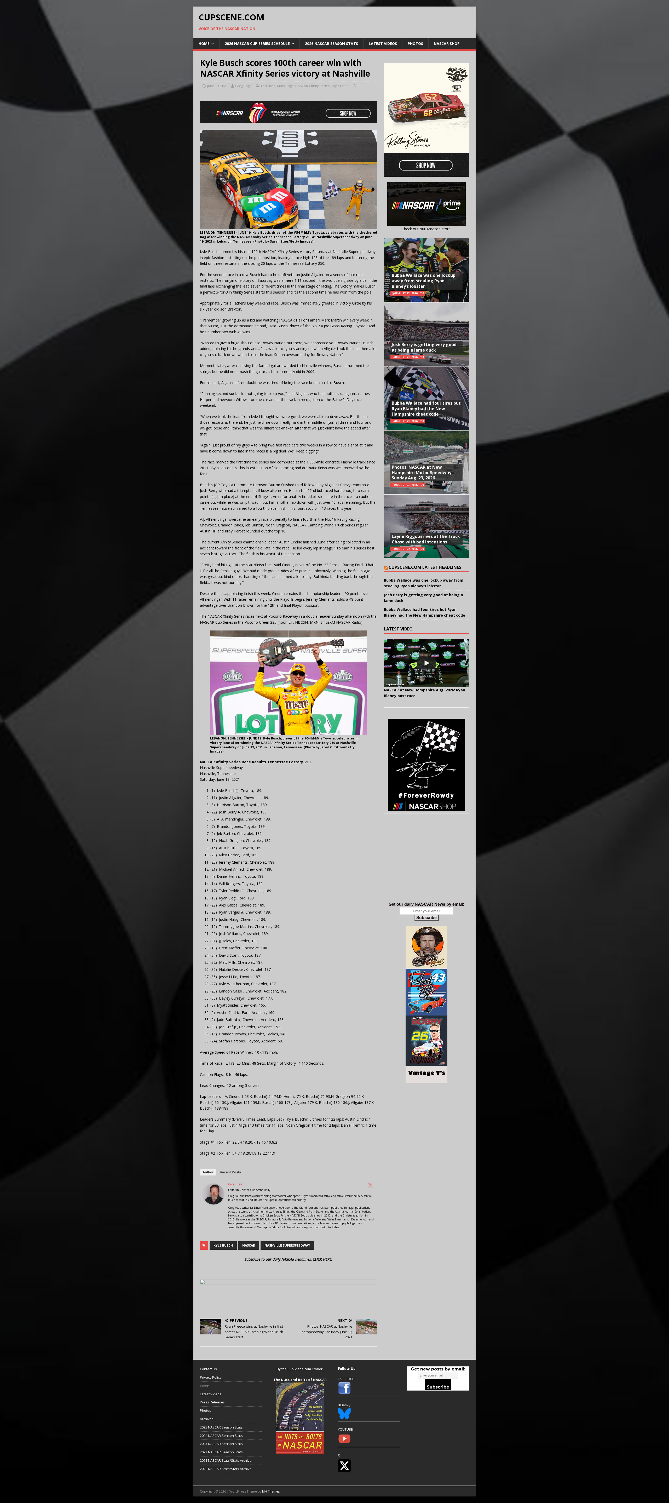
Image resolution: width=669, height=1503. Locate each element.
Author (208, 1172)
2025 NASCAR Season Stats (221, 1427)
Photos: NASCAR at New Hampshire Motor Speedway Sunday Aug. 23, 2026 (421, 472)
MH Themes (271, 1491)
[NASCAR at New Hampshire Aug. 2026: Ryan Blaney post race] (426, 663)
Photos (415, 43)
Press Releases (212, 1402)
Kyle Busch (223, 1245)
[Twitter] (370, 1185)
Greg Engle (243, 85)
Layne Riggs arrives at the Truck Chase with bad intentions (426, 539)
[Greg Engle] (213, 1201)
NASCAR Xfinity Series (312, 85)
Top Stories (340, 85)
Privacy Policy (210, 1377)
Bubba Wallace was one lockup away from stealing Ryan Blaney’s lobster (423, 280)
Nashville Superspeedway (287, 1245)
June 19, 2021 (217, 85)
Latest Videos (383, 43)
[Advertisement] (426, 863)
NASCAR (248, 1245)
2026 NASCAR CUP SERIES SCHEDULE (257, 43)
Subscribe (426, 917)
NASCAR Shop (447, 43)
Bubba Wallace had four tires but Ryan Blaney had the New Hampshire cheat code (426, 408)
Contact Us (208, 1369)
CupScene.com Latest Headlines (425, 567)
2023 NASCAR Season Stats (221, 1443)
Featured (268, 85)
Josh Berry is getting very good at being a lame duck (424, 347)
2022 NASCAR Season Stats (221, 1452)
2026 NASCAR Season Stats (331, 43)
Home (204, 43)
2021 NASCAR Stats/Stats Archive (226, 1460)
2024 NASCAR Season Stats (221, 1435)
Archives (207, 1418)
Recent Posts (230, 1172)
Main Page (285, 85)
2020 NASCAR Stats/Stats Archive (226, 1468)
